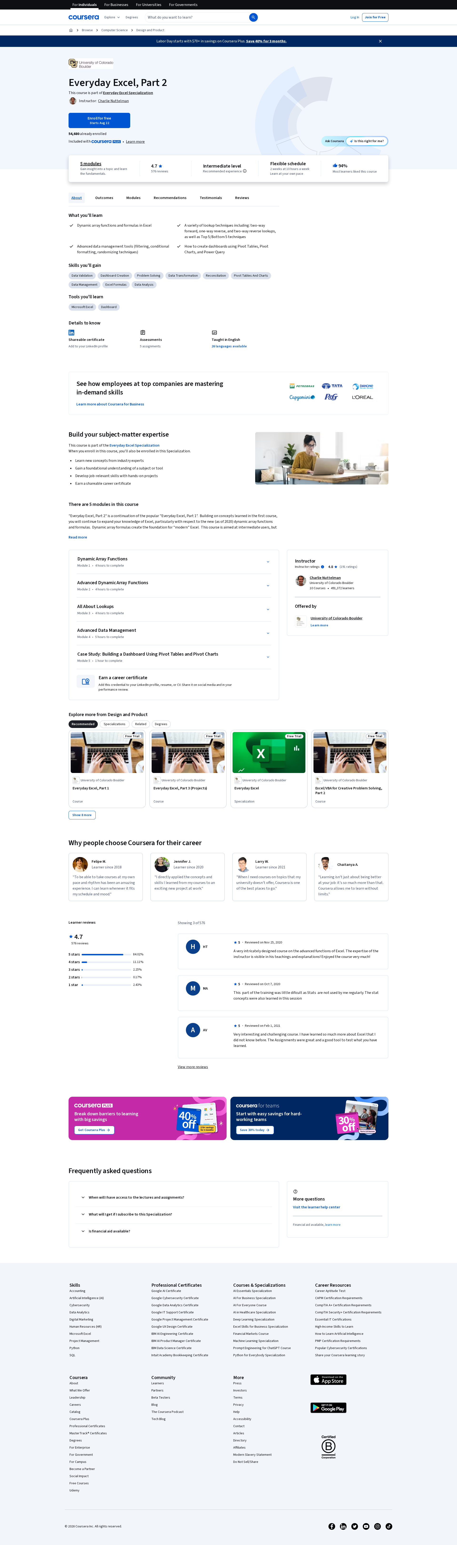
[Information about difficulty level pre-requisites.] (244, 171)
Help (236, 1412)
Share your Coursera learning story (340, 1355)
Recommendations (170, 197)
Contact (238, 1426)
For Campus (78, 1462)
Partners (157, 1390)
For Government (81, 1454)
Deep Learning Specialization (253, 1319)
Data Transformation (183, 275)
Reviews (242, 197)
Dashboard (109, 307)
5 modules (90, 163)
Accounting (77, 1291)
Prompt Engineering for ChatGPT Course (262, 1348)
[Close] (380, 41)
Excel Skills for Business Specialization (260, 1326)
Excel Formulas (116, 284)
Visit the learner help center (316, 1207)
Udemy (74, 1490)
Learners (157, 1383)
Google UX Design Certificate (172, 1326)
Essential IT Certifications (333, 1319)
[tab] (83, 724)
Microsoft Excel (82, 307)
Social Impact (79, 1476)
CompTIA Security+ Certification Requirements (348, 1312)
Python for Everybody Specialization (259, 1355)
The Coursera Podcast (167, 1412)
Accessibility (242, 1419)
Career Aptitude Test (330, 1291)
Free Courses (79, 1483)
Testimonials (211, 197)
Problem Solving (148, 275)
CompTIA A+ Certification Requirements (343, 1305)
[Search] (253, 17)
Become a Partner (82, 1469)
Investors (240, 1390)
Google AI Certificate (166, 1291)
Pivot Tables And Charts (251, 275)
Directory (240, 1440)
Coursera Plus (79, 1419)
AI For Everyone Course (250, 1305)
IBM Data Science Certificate (171, 1348)
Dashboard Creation (115, 275)
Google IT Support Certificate (172, 1312)
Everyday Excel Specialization (134, 445)
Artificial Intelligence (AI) (87, 1298)
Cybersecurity (80, 1305)
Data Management (84, 284)
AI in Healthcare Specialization (254, 1312)
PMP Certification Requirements (338, 1341)
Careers (75, 1404)
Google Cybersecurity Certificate (175, 1298)
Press (237, 1383)
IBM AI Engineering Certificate (172, 1333)
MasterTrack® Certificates (88, 1433)
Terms (238, 1397)
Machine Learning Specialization (255, 1341)
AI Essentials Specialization (252, 1291)
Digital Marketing (81, 1319)
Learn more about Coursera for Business (110, 404)
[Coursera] (84, 17)
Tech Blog (158, 1419)
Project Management (84, 1341)
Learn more (135, 141)
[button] (132, 17)
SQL (72, 1355)
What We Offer (80, 1390)
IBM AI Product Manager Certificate (176, 1341)
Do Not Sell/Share (245, 1462)
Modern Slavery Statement (252, 1454)
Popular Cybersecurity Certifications (341, 1348)
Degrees (76, 1440)
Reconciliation (216, 275)
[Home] (71, 30)
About (76, 197)
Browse (87, 30)
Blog (154, 1404)
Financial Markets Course (251, 1333)
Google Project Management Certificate (179, 1319)
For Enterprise (80, 1447)
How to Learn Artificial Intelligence (339, 1333)
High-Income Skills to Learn (334, 1326)
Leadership (77, 1397)
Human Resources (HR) (86, 1326)
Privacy (238, 1404)
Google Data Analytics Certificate (175, 1305)
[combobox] (192, 17)
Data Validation (82, 275)
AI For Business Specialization (254, 1298)
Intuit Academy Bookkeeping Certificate (179, 1355)
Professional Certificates (87, 1426)
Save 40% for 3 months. (266, 41)
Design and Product (150, 30)
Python (74, 1348)
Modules (133, 197)
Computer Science (114, 30)
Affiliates (239, 1447)
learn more (333, 1224)
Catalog (75, 1412)
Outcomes (104, 197)
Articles (238, 1433)
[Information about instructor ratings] (322, 567)
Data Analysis (144, 284)
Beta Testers (160, 1397)
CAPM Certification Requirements (339, 1298)
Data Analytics (79, 1312)
